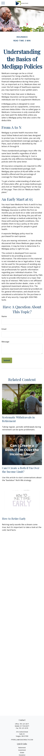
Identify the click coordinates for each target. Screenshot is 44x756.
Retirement (22, 748)
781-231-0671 (24, 724)
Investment (22, 750)
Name (4, 316)
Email (4, 329)
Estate (22, 752)
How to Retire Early (14, 518)
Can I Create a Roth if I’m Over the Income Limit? (20, 469)
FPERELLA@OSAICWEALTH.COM (22, 740)
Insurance (22, 755)
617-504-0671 (24, 726)
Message (5, 341)
